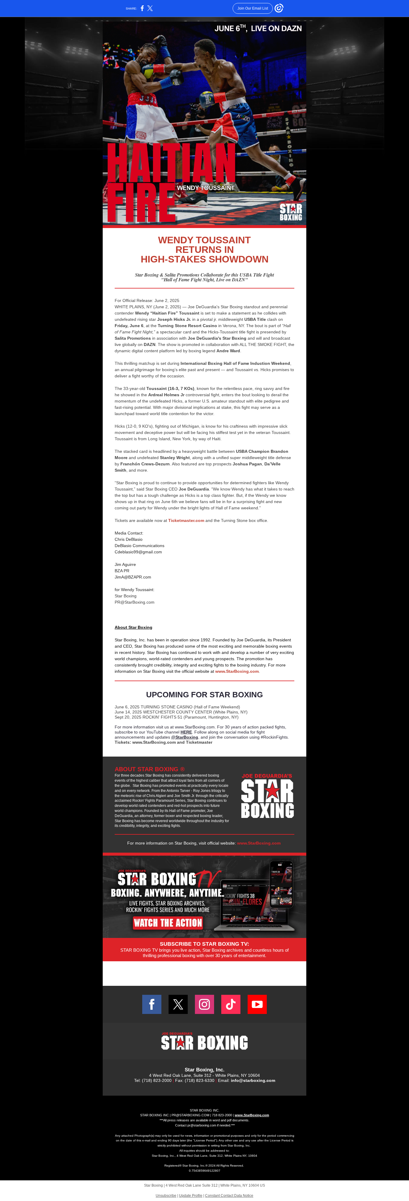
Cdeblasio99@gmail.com (138, 551)
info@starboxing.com (253, 1080)
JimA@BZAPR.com (133, 577)
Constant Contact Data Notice (229, 1196)
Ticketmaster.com (186, 520)
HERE (186, 732)
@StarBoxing (184, 737)
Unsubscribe (166, 1196)
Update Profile (190, 1196)
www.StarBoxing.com (237, 671)
